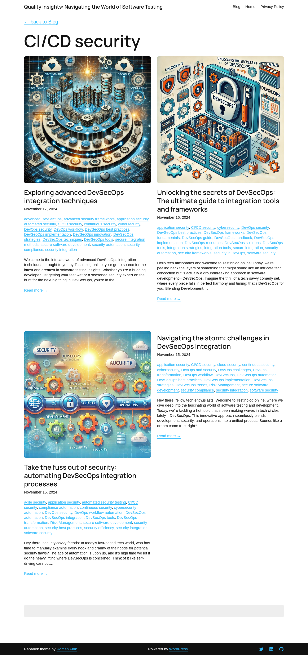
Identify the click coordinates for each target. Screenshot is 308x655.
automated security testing (104, 502)
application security (133, 219)
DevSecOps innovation (92, 234)
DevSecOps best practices (107, 229)
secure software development (65, 245)
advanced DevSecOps (43, 219)
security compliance (197, 390)
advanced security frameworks (89, 219)
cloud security (228, 365)
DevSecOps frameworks (224, 232)
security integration (61, 250)
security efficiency (99, 528)
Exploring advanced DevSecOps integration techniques (74, 196)
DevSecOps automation (257, 375)
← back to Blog (41, 22)
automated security (40, 224)
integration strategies (184, 248)
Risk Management (65, 523)
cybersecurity (129, 224)
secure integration (248, 248)
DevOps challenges (234, 370)
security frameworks (194, 253)
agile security (35, 502)
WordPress (178, 649)
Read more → (36, 290)
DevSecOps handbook (233, 238)
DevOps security (38, 229)
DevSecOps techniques (62, 239)
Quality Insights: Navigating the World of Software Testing (93, 6)
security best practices (63, 528)
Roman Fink (67, 649)
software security (261, 253)
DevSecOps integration (64, 517)
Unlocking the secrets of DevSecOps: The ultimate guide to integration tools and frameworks (218, 200)
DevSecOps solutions (243, 243)
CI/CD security (70, 224)
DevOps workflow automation (98, 512)
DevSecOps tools (98, 239)
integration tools (217, 248)
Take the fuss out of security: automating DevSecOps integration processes (80, 475)
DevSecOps (225, 375)
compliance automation (58, 507)
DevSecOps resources (204, 243)
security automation (108, 245)
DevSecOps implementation (47, 234)
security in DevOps (229, 253)
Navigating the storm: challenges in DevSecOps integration (213, 342)
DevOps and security (198, 370)
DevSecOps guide (197, 238)
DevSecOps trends (191, 385)
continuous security (100, 224)
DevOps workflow (68, 229)
